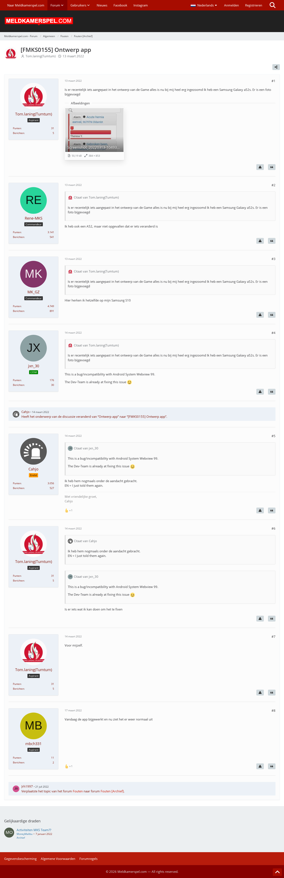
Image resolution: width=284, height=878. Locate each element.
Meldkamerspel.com (132, 871)
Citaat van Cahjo (85, 541)
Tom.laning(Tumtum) (41, 56)
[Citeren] (271, 167)
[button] (204, 5)
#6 (273, 528)
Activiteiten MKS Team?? (34, 830)
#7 (273, 636)
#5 (273, 436)
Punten (17, 128)
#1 (273, 81)
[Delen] (276, 67)
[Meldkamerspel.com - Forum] (142, 21)
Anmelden (231, 5)
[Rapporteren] (260, 167)
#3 (273, 259)
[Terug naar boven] (277, 872)
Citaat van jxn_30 (86, 448)
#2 (273, 185)
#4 (273, 333)
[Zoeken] (272, 5)
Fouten (78, 791)
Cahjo (25, 412)
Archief (21, 837)
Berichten (18, 133)
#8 (273, 710)
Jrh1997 (27, 786)
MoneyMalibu (24, 834)
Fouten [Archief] (112, 791)
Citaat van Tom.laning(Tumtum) (96, 197)
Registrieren (253, 5)
